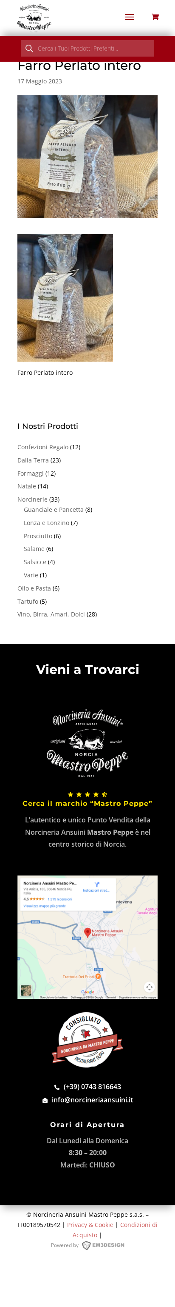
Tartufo (27, 601)
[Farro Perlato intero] (65, 356)
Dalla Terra (33, 460)
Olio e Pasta (34, 588)
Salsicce (35, 562)
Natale (26, 486)
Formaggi (30, 473)
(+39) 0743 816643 (92, 1086)
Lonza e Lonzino (46, 523)
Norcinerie (32, 499)
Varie (31, 575)
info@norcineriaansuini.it (92, 1099)
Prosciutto (38, 536)
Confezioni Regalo (42, 447)
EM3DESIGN (107, 1247)
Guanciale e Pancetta (54, 509)
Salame (34, 549)
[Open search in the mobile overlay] (87, 48)
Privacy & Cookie (90, 1225)
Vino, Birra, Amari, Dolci (51, 614)
